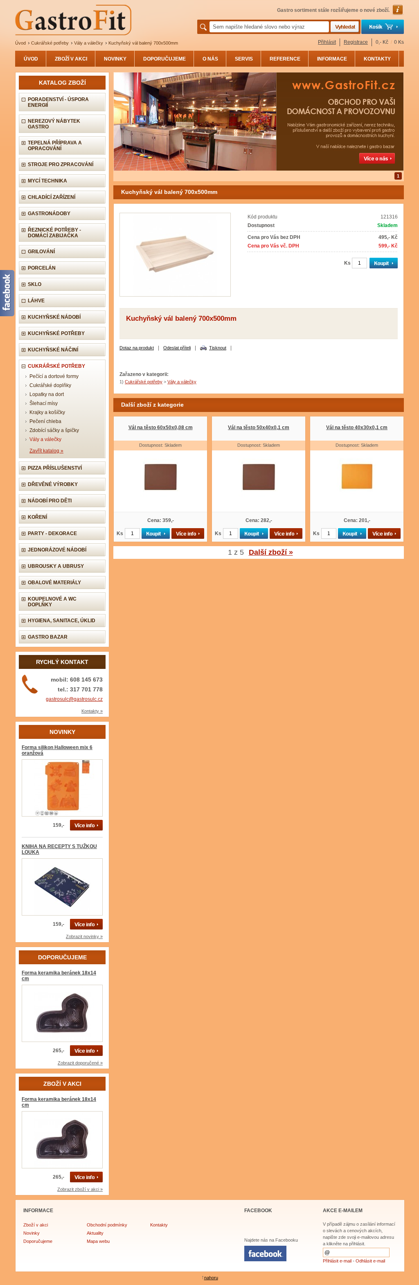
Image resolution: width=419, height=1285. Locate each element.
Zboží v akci (35, 1224)
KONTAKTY (377, 59)
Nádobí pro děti (50, 501)
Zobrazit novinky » (84, 936)
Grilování (41, 251)
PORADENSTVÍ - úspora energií (58, 102)
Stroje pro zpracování (60, 164)
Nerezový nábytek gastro (54, 124)
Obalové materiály (54, 582)
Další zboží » (271, 552)
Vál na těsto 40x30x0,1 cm (356, 427)
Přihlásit (327, 42)
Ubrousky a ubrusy (56, 566)
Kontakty (159, 1224)
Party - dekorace (52, 533)
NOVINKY (115, 59)
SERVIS (244, 59)
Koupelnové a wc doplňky (52, 602)
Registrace (356, 42)
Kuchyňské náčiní (53, 350)
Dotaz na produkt (136, 347)
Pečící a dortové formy (54, 376)
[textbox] (269, 26)
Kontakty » (92, 711)
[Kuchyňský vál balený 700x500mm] (175, 295)
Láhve (36, 301)
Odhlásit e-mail (370, 1260)
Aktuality (95, 1233)
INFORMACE (332, 59)
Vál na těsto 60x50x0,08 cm (160, 427)
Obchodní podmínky (107, 1224)
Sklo (34, 284)
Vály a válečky (88, 43)
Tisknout (217, 347)
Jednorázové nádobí (57, 550)
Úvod (20, 43)
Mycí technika (47, 181)
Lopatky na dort (46, 394)
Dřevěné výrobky (53, 484)
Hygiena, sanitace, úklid (61, 620)
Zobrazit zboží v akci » (80, 1189)
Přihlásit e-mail (337, 1260)
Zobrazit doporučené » (80, 1062)
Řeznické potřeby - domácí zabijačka (54, 233)
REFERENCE (285, 59)
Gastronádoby (49, 213)
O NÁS (210, 59)
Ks (347, 263)
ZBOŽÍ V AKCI (71, 59)
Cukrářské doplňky (50, 385)
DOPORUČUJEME (164, 59)
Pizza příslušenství (55, 468)
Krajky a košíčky (47, 412)
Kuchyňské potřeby (56, 333)
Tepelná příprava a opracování (55, 145)
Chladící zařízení (51, 197)
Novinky (31, 1233)
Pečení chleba (45, 421)
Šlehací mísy (43, 403)
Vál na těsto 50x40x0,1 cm (258, 427)
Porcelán (42, 268)
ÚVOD (31, 59)
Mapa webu (98, 1241)
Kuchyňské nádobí (54, 317)
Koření (37, 517)
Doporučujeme (37, 1241)
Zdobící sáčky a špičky (54, 430)
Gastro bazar (48, 637)
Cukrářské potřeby (50, 43)
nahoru (211, 1277)
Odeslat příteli (177, 347)
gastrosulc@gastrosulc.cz (74, 699)
